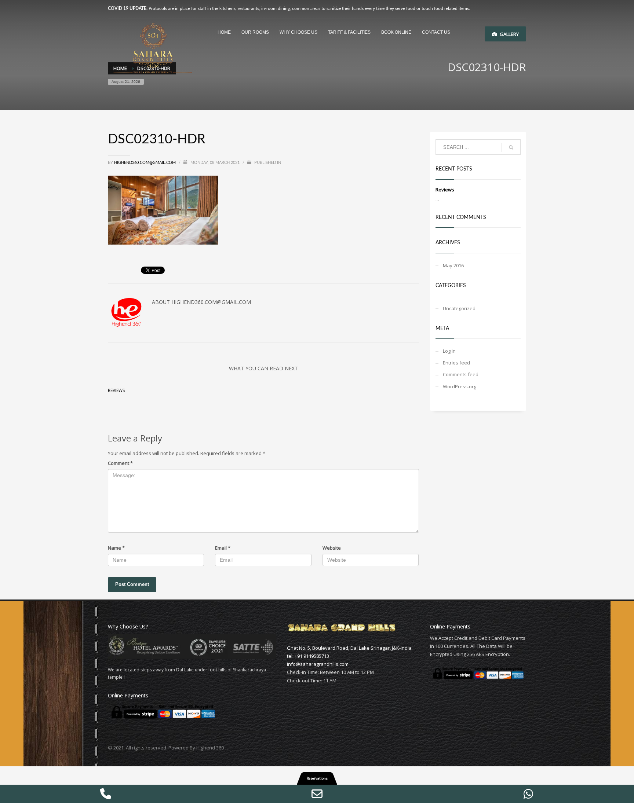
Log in (449, 351)
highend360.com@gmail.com (145, 163)
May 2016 (453, 265)
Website (332, 547)
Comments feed (460, 374)
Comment (120, 463)
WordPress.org (459, 386)
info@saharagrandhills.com (318, 664)
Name (116, 547)
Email (222, 547)
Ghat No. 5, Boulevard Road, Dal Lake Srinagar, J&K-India (349, 648)
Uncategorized (459, 308)
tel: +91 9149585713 (308, 656)
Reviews (116, 390)
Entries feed (456, 362)
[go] (511, 147)
